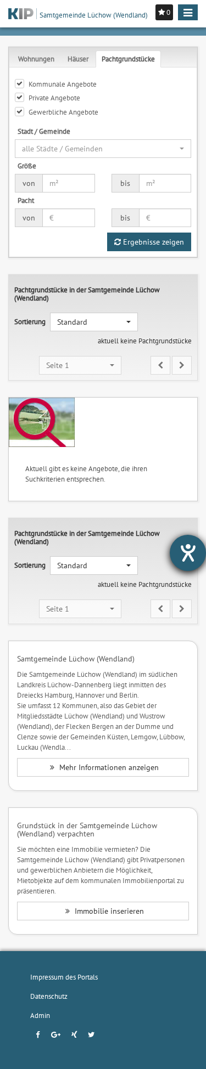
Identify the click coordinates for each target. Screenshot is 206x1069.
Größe (27, 166)
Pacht (26, 200)
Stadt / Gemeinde (44, 131)
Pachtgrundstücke (128, 59)
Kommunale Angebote (63, 84)
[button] (103, 148)
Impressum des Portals (64, 977)
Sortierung (30, 321)
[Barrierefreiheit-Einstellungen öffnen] (188, 553)
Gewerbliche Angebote (63, 112)
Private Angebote (54, 98)
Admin (40, 1015)
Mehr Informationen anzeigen (108, 767)
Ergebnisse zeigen (152, 242)
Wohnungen (36, 59)
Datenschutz (49, 996)
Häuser (78, 59)
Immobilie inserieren (108, 911)
